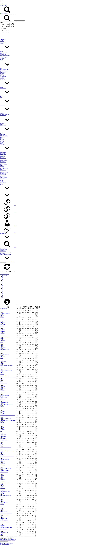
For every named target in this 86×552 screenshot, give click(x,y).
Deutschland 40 (2, 70)
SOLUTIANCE (2, 507)
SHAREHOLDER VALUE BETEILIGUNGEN (7, 415)
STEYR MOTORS (3, 434)
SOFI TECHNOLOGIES (4, 402)
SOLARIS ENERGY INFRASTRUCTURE (7, 456)
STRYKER (2, 374)
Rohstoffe (1, 180)
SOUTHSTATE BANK (4, 532)
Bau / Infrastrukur (2, 153)
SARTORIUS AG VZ (3, 320)
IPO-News (1, 59)
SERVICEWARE (3, 436)
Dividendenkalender (3, 115)
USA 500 (1, 74)
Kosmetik (1, 171)
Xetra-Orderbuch (7, 539)
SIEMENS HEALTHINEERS (5, 313)
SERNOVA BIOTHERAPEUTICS (5, 495)
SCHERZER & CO (3, 397)
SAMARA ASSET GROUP (4, 470)
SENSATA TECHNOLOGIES (5, 491)
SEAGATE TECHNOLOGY (4, 354)
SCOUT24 (2, 315)
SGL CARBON (2, 399)
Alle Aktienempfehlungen (4, 57)
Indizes (1, 68)
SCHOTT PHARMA (3, 361)
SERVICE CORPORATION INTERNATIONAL (8, 420)
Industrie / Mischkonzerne (4, 168)
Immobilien (2, 167)
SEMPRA (2, 504)
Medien (1, 95)
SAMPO (1, 484)
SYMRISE (2, 317)
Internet (1, 169)
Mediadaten (9, 541)
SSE (1, 445)
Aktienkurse (2, 112)
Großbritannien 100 (3, 76)
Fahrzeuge (1, 159)
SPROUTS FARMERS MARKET (5, 418)
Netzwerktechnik (2, 178)
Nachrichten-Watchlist (3, 249)
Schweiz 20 (2, 77)
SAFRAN (1, 379)
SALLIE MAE (2, 525)
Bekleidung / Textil (3, 154)
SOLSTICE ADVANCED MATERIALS (6, 368)
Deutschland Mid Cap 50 (3, 71)
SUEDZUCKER (3, 347)
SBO (1, 431)
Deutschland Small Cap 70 (4, 135)
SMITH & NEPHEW (3, 529)
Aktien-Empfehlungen (9, 540)
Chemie (1, 155)
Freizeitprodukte (2, 161)
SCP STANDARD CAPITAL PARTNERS (7, 450)
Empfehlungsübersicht (3, 56)
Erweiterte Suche (3, 39)
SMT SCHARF (2, 479)
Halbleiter (1, 163)
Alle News (1, 43)
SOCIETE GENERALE (4, 352)
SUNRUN (2, 406)
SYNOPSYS (2, 393)
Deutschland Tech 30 (3, 72)
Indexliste (1, 133)
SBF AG (1, 477)
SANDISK (2, 326)
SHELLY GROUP (3, 388)
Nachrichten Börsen (3, 540)
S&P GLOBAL (2, 411)
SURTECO (2, 466)
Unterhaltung (2, 183)
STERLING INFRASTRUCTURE (5, 447)
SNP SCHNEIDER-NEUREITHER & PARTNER (8, 377)
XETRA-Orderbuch (3, 123)
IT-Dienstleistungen (3, 170)
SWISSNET (2, 475)
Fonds (15, 205)
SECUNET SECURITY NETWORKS (6, 365)
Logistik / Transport (3, 173)
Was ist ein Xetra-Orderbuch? (4, 274)
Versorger (1, 184)
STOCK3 (1, 534)
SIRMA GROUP (3, 523)
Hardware (1, 165)
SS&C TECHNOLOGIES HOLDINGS (6, 404)
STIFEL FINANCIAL (3, 511)
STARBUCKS (2, 429)
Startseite (1, 40)
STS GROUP (2, 413)
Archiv (1, 97)
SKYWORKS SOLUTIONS (4, 498)
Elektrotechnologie (3, 158)
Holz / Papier (2, 166)
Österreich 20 (2, 78)
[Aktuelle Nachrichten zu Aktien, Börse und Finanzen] (3, 5)
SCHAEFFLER (2, 324)
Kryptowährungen (3, 233)
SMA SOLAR (2, 333)
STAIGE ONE (2, 463)
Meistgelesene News (3, 54)
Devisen (15, 232)
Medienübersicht (2, 96)
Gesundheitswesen (3, 162)
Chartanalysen (2, 58)
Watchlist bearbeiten (3, 251)
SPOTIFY (2, 363)
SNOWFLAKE (2, 390)
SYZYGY (2, 486)
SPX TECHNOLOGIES (4, 502)
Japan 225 (1, 143)
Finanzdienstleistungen (3, 160)
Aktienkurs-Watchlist (3, 250)
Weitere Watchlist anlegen (4, 248)
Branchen (1, 87)
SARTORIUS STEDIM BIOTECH (5, 482)
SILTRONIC (2, 329)
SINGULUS (2, 372)
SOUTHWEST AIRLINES (4, 395)
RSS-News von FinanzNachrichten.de (5, 544)
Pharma (1, 179)
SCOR (1, 500)
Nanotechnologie (2, 176)
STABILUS (2, 338)
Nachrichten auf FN (3, 42)
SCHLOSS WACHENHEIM (4, 459)
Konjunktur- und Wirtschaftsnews (5, 55)
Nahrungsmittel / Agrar (3, 177)
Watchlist (15, 247)
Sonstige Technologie (3, 182)
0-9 (2, 276)
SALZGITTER (2, 331)
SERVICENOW (3, 322)
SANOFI (1, 358)
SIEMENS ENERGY (3, 308)
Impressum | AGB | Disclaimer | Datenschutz (6, 543)
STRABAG (2, 345)
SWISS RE (2, 427)
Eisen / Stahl (2, 157)
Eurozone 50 (2, 75)
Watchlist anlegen (2, 253)
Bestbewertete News (3, 53)
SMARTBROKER (3, 409)
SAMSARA (2, 422)
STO (1, 443)
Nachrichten (2, 41)
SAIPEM (1, 425)
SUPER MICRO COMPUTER (5, 336)
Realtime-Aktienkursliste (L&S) (4, 114)
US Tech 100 (2, 139)
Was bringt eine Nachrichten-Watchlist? (6, 252)
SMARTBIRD (2, 488)
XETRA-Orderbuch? (3, 125)
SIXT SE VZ (2, 356)
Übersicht (1, 124)
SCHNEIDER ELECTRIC (4, 349)
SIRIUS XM (2, 452)
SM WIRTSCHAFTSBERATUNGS (6, 527)
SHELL (1, 342)
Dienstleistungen (2, 156)
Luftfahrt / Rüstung (3, 174)
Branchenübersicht (3, 88)
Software (1, 181)
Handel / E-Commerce (3, 164)
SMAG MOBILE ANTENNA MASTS (6, 370)
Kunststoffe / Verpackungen (4, 172)
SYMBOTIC (2, 454)
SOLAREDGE (2, 386)
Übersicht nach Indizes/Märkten (4, 69)
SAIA (1, 516)
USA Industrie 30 (2, 73)
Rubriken (1, 51)
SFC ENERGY (2, 340)
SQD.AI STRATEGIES (4, 472)
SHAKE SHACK (3, 438)
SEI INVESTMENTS (3, 518)
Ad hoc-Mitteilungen (3, 52)
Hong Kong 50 (2, 79)
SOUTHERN (2, 461)
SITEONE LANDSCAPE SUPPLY (5, 468)
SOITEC (1, 381)
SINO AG (1, 509)
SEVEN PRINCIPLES (4, 520)
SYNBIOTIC (2, 493)
